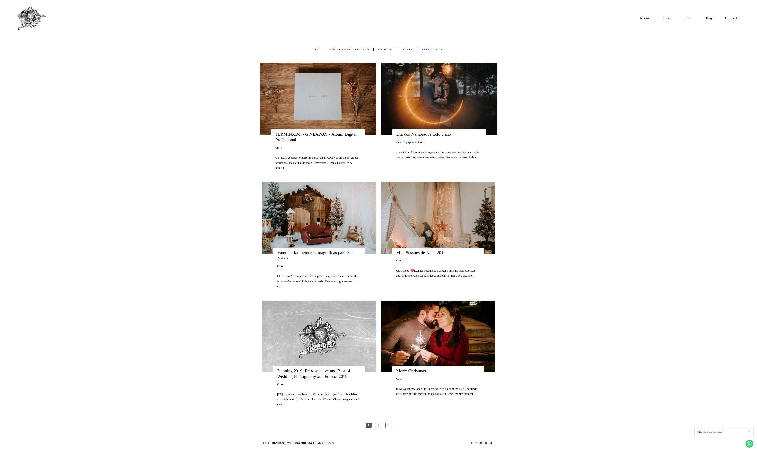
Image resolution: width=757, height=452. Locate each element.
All (317, 49)
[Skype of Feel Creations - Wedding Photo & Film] (486, 443)
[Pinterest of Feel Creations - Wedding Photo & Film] (481, 443)
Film (688, 18)
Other (408, 49)
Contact (731, 18)
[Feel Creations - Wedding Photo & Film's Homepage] (32, 18)
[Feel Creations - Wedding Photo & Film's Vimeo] (491, 443)
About (644, 18)
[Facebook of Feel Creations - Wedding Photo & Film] (472, 443)
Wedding (386, 49)
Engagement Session (350, 49)
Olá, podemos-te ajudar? (710, 431)
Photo (666, 18)
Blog (708, 18)
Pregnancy (432, 49)
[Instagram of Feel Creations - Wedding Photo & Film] (476, 443)
